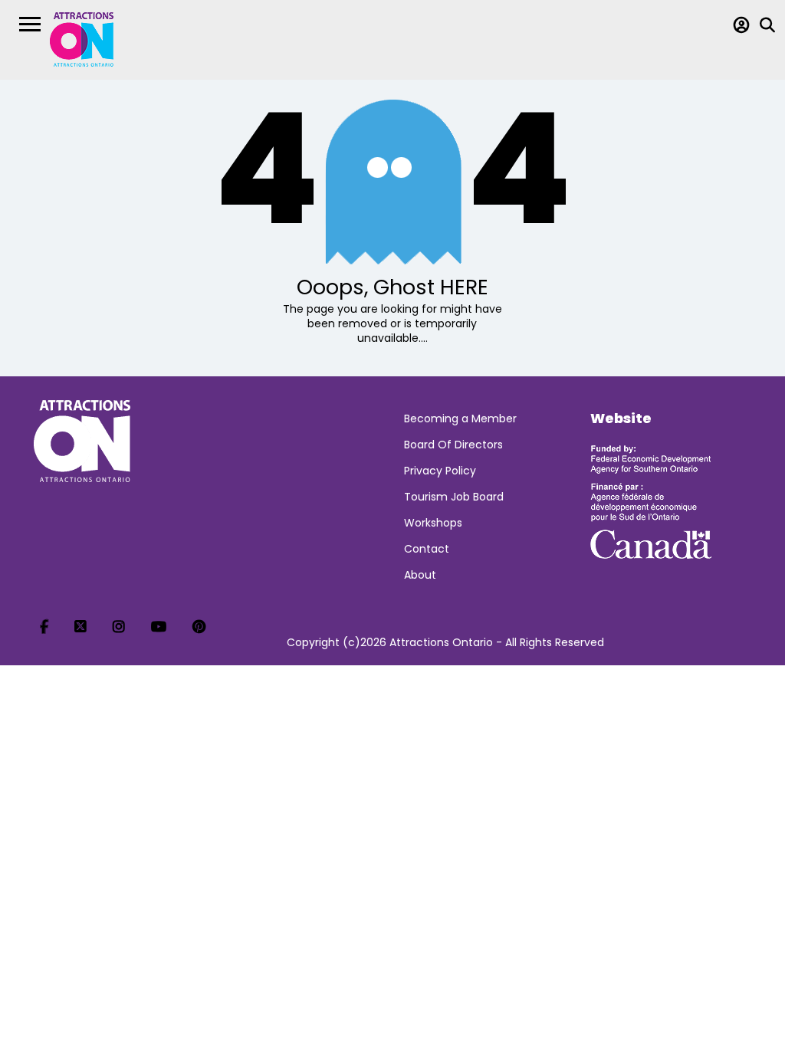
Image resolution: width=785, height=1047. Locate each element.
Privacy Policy (440, 470)
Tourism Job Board (454, 496)
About (420, 575)
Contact (426, 548)
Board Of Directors (453, 444)
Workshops (433, 522)
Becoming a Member (460, 418)
